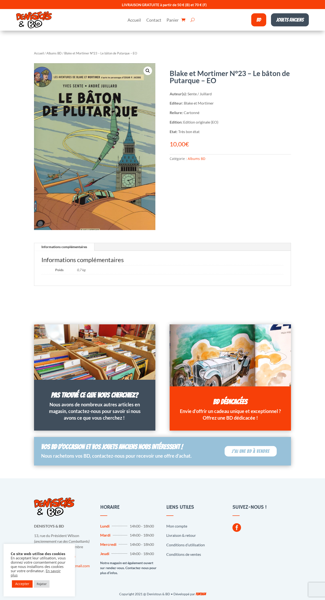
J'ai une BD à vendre (251, 451)
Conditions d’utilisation (185, 544)
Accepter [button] (22, 583)
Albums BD (54, 53)
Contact (153, 20)
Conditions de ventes (183, 554)
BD (258, 20)
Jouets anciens (290, 20)
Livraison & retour (181, 535)
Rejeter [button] (42, 584)
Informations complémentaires (64, 247)
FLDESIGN (201, 594)
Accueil (134, 20)
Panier (173, 20)
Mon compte (176, 526)
